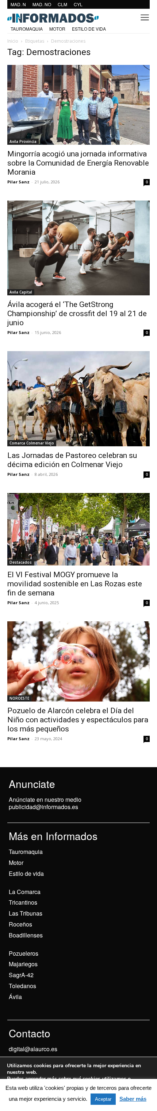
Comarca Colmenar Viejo (31, 443)
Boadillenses (26, 935)
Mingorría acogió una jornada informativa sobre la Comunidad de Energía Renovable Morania (78, 162)
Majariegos (23, 964)
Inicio (12, 41)
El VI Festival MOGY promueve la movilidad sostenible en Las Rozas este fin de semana (74, 583)
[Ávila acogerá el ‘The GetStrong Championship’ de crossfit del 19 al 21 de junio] (78, 248)
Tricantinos (23, 902)
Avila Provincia (23, 141)
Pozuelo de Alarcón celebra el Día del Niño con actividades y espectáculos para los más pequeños (77, 719)
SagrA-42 (21, 975)
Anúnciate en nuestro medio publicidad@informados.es (45, 803)
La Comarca (25, 891)
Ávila (15, 996)
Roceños (20, 924)
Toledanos (22, 986)
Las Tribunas (25, 913)
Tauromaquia (26, 851)
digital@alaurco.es (33, 1049)
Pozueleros (23, 953)
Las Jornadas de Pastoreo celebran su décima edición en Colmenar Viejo (72, 460)
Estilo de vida (26, 873)
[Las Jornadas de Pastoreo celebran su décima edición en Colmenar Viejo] (78, 398)
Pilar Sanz (18, 181)
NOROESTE (19, 698)
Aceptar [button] (103, 1099)
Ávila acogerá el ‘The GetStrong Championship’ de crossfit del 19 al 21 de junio (77, 313)
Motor (16, 862)
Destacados (20, 562)
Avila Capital (20, 292)
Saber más (132, 1099)
